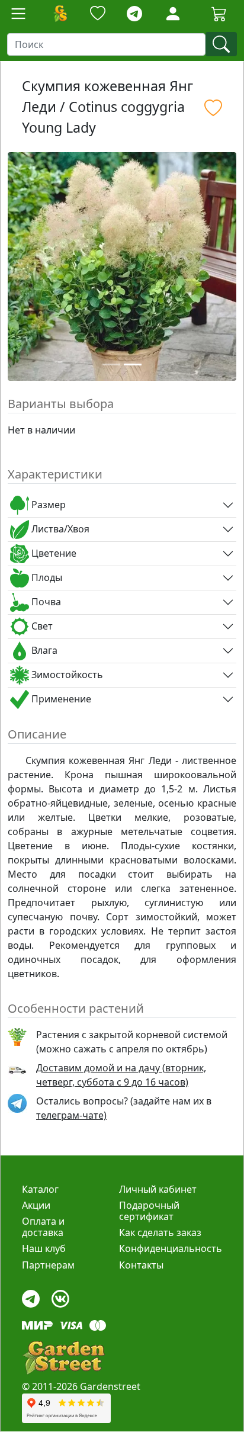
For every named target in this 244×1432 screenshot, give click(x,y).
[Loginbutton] (173, 14)
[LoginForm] (173, 13)
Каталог (40, 1189)
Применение (60, 698)
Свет (41, 625)
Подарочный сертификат (149, 1211)
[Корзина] (219, 13)
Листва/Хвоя (59, 528)
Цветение (52, 553)
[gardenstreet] (63, 1358)
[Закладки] (98, 14)
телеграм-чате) (71, 1115)
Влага (43, 650)
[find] (221, 44)
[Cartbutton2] (219, 13)
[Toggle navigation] (18, 13)
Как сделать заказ (160, 1232)
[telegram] (134, 14)
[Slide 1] (111, 364)
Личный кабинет (158, 1189)
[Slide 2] (133, 364)
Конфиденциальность (170, 1248)
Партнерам (48, 1265)
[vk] (60, 1295)
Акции (36, 1205)
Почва (45, 601)
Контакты (141, 1265)
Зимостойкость (66, 674)
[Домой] (60, 13)
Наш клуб (44, 1248)
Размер (47, 504)
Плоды (45, 577)
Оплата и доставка (43, 1227)
